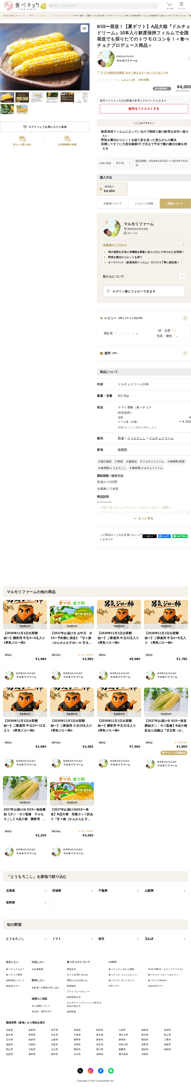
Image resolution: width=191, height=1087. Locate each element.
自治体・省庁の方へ (42, 1011)
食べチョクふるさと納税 (121, 969)
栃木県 (9, 1034)
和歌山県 (123, 1044)
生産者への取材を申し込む (46, 987)
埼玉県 (54, 1034)
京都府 (32, 1044)
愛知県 (144, 1039)
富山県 (167, 1034)
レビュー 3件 (128, 79)
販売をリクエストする (144, 108)
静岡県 (122, 449)
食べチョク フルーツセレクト (163, 974)
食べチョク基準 (14, 974)
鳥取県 (144, 1044)
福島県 (144, 1030)
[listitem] (26, 891)
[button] (144, 328)
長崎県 (32, 1054)
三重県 (167, 1039)
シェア (165, 536)
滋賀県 (9, 1044)
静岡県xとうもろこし (113, 467)
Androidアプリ (155, 986)
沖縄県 (144, 1054)
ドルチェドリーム (161, 438)
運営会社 (71, 969)
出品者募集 (37, 969)
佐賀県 (9, 1054)
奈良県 (99, 1044)
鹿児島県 (123, 1054)
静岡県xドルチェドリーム (147, 467)
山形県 (122, 1030)
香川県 (99, 1049)
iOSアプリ (114, 986)
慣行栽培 (106, 461)
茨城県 (167, 1030)
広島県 (32, 1049)
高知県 (144, 1049)
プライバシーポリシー (78, 991)
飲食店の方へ (13, 986)
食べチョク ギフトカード (122, 980)
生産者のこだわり (115, 245)
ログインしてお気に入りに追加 (48, 126)
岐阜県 (99, 1039)
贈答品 (133, 461)
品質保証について (15, 980)
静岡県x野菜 (177, 461)
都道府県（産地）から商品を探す (26, 1022)
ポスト (150, 536)
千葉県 (77, 1034)
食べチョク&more (157, 980)
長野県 (77, 1039)
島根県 (167, 1044)
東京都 (99, 1034)
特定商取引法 (74, 997)
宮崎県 (99, 1054)
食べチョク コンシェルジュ (123, 974)
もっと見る (146, 518)
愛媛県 (122, 1049)
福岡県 (167, 1049)
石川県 (9, 1039)
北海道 (9, 1030)
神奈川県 (123, 1034)
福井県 (32, 1039)
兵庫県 (77, 1044)
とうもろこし (136, 438)
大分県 (77, 1054)
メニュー (181, 8)
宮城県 (77, 1030)
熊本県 (54, 1054)
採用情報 (71, 1011)
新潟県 (144, 1034)
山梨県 (54, 1039)
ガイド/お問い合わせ (77, 974)
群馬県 (32, 1034)
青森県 (32, 1030)
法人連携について (41, 1006)
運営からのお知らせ (77, 980)
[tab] (143, 203)
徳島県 (77, 1049)
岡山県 (9, 1049)
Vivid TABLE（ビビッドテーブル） (166, 969)
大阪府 (54, 1044)
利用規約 (71, 986)
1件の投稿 (143, 79)
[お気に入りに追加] (84, 28)
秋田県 (99, 1030)
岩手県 (54, 1030)
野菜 (121, 438)
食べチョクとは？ (15, 969)
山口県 (54, 1049)
